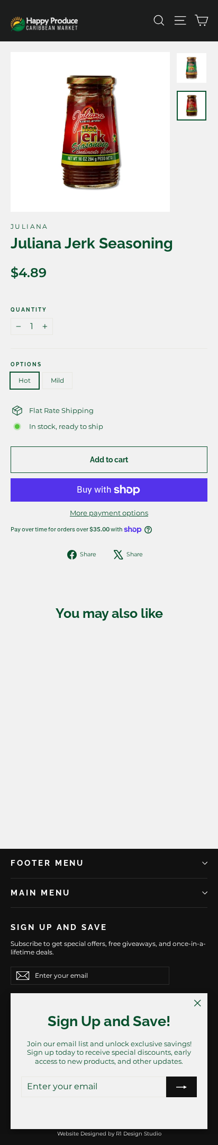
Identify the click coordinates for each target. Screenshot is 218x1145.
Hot (25, 380)
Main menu (40, 892)
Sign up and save (59, 927)
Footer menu (47, 862)
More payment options (109, 513)
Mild (57, 380)
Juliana (30, 226)
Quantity (29, 310)
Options (26, 364)
